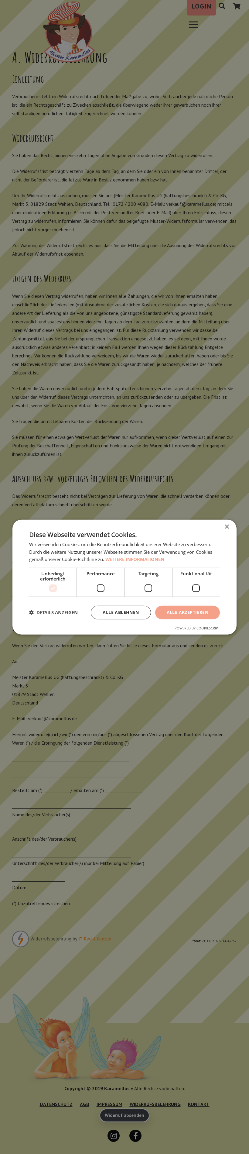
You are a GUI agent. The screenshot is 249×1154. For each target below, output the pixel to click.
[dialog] (124, 577)
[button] (53, 612)
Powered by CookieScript (197, 628)
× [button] (226, 526)
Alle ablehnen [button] (121, 612)
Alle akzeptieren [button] (187, 612)
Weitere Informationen (134, 559)
